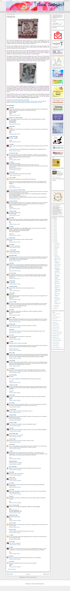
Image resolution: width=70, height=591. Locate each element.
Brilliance (28, 101)
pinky (10, 217)
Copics (32, 101)
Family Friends (13, 11)
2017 (54, 232)
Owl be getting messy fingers (57, 275)
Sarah (10, 244)
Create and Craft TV (55, 320)
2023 (54, 223)
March (55, 255)
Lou (10, 341)
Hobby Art (43, 101)
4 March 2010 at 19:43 (14, 327)
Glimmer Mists (37, 101)
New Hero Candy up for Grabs (57, 303)
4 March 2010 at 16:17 (14, 208)
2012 (54, 239)
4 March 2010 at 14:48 (14, 124)
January (55, 306)
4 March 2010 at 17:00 (15, 270)
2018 (54, 230)
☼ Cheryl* (11, 249)
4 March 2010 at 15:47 (14, 187)
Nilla (10, 428)
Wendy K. (11, 529)
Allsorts (53, 315)
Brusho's (53, 318)
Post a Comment (12, 569)
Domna (10, 541)
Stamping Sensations (55, 340)
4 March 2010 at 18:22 (14, 299)
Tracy (10, 107)
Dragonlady (11, 374)
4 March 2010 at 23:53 (15, 431)
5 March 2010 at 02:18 (15, 458)
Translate (60, 24)
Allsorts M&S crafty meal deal (57, 262)
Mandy (10, 293)
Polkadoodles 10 (57, 285)
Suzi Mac (11, 273)
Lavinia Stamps (54, 327)
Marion (10, 394)
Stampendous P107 (55, 338)
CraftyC (11, 237)
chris (10, 162)
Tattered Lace (54, 342)
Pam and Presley (13, 505)
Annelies (11, 324)
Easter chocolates (57, 258)
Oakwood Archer (55, 328)
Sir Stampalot (35, 40)
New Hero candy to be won (57, 280)
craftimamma (12, 384)
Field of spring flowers (56, 295)
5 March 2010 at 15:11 (14, 527)
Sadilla (10, 126)
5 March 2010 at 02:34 (15, 469)
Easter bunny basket (57, 264)
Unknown (11, 177)
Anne (10, 309)
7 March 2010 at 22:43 (15, 566)
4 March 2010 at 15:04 (14, 141)
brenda (59, 171)
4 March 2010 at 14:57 (14, 134)
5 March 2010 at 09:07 (15, 520)
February (56, 305)
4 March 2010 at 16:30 (14, 235)
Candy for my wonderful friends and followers (57, 269)
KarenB (10, 444)
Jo (9, 451)
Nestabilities (21, 102)
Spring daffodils (56, 281)
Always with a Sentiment (14, 117)
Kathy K (11, 477)
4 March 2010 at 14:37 (14, 115)
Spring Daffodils (56, 271)
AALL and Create (55, 313)
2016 (54, 233)
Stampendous (54, 337)
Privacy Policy (40, 11)
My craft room (21, 11)
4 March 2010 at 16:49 (14, 260)
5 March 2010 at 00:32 (15, 436)
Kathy (10, 329)
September (56, 247)
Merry (10, 402)
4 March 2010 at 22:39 (15, 412)
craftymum (11, 211)
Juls (10, 144)
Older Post (46, 574)
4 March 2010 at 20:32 (15, 350)
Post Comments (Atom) (31, 577)
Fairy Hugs (54, 322)
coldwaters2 (12, 201)
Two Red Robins (55, 343)
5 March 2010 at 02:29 (15, 464)
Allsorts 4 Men (56, 297)
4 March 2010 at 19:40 (14, 321)
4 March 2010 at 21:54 (14, 392)
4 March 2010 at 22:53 (15, 420)
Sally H (10, 352)
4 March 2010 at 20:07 (15, 332)
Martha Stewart (15, 102)
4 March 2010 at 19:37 (14, 315)
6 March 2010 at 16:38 (14, 559)
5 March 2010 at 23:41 (14, 539)
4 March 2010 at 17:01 (14, 278)
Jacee (10, 489)
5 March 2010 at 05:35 (15, 480)
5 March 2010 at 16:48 (14, 532)
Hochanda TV (54, 325)
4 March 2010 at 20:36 (15, 358)
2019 (54, 229)
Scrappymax (12, 286)
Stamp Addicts (54, 335)
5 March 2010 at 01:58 (15, 442)
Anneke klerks (12, 136)
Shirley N (11, 438)
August (55, 248)
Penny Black (27, 102)
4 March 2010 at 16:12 (14, 198)
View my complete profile (56, 177)
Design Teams (33, 11)
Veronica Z (11, 301)
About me (27, 11)
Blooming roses (56, 265)
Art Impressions (13, 101)
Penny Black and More (56, 332)
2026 (54, 219)
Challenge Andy (56, 300)
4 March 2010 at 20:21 (14, 339)
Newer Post (10, 574)
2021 (54, 226)
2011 (54, 240)
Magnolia (9, 102)
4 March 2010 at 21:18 (14, 365)
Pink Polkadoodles (57, 298)
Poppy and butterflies (56, 278)
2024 (54, 222)
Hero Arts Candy (57, 293)
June (55, 251)
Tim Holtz (40, 102)
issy (10, 496)
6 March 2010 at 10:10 (14, 544)
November (56, 244)
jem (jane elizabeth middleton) (16, 189)
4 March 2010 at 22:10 (14, 400)
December (56, 243)
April (55, 254)
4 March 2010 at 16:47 (14, 247)
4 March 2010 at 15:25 (14, 159)
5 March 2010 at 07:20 (15, 493)
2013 (54, 237)
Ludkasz (11, 280)
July (55, 250)
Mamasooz (11, 422)
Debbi (10, 561)
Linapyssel (11, 414)
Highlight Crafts (54, 323)
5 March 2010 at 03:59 (15, 475)
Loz (10, 535)
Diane (10, 472)
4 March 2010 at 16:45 (14, 242)
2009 (54, 308)
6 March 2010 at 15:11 (14, 553)
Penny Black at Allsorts (56, 333)
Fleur (10, 334)
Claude (10, 172)
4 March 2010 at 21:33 (14, 382)
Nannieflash (11, 255)
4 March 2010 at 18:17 (14, 290)
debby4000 (12, 515)
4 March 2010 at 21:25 (14, 372)
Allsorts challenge (55, 317)
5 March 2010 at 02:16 (15, 448)
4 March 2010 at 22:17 (14, 406)
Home (8, 11)
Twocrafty (11, 409)
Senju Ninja (11, 466)
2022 (54, 225)
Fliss (10, 263)
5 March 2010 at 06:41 (14, 487)
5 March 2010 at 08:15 (15, 512)
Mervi (10, 482)
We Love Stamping (55, 347)
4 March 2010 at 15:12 (14, 150)
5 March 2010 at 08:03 (15, 502)
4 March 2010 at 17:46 (14, 284)
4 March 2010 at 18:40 (14, 307)
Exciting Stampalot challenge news (57, 289)
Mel (10, 555)
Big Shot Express (22, 101)
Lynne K (11, 317)
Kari (10, 226)
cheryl (10, 368)
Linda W (11, 360)
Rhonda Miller (12, 433)
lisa (10, 547)
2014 (54, 236)
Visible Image (54, 345)
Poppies (55, 301)
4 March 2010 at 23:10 (14, 425)
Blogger (42, 583)
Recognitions (48, 11)
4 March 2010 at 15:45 (14, 175)
